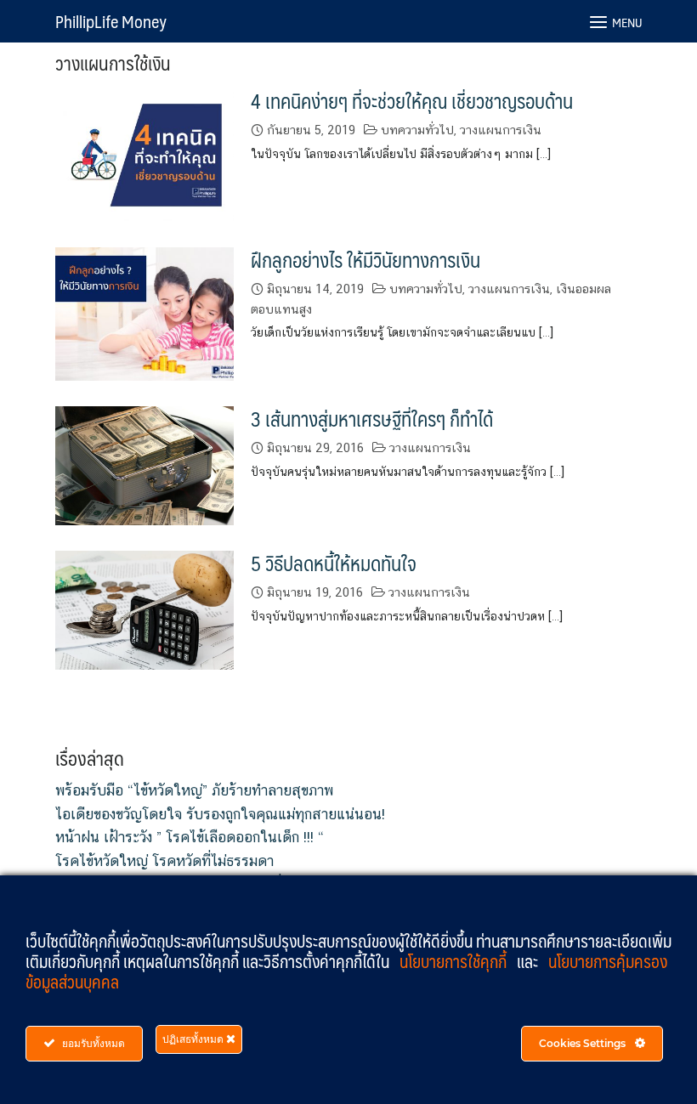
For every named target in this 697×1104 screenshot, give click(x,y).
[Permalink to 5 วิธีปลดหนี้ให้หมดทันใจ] (144, 609)
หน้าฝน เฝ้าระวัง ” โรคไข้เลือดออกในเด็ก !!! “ (189, 837)
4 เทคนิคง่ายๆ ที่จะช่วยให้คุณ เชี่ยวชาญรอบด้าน (412, 100)
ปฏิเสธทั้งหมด (194, 1039)
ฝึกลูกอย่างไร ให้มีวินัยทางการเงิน (365, 259)
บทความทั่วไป (417, 129)
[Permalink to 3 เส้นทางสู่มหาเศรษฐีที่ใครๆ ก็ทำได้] (144, 464)
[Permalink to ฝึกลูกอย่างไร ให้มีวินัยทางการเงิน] (144, 312)
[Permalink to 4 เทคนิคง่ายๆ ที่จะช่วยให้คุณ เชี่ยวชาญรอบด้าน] (144, 153)
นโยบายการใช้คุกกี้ (455, 961)
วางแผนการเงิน (500, 129)
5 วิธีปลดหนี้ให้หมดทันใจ (333, 563)
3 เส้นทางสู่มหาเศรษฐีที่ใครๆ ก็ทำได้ (372, 418)
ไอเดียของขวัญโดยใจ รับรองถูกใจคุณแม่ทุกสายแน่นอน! (220, 814)
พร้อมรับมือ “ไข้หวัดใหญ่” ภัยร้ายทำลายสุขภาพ (194, 790)
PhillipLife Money (111, 21)
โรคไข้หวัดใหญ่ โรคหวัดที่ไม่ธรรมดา (164, 860)
